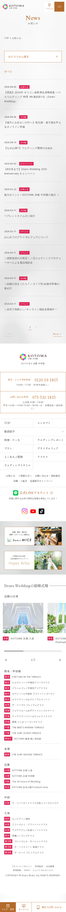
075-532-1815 (44, 397)
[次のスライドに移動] (60, 660)
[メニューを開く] (59, 7)
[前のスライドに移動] (6, 660)
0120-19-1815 (46, 379)
